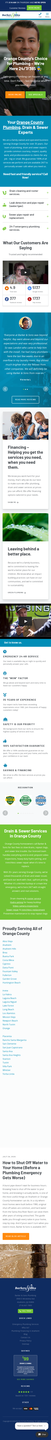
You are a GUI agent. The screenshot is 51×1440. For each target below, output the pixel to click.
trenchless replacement (33, 909)
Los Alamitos (9, 1013)
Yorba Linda (8, 1073)
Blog (25, 1334)
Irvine (5, 990)
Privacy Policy (25, 1340)
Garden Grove (10, 978)
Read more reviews (25, 400)
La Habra (7, 994)
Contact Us (25, 1337)
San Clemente (9, 1043)
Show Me (12, 502)
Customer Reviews (17, 8)
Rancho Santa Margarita (14, 1040)
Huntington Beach (12, 982)
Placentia (7, 1036)
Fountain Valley (10, 971)
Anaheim (7, 945)
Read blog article (16, 1236)
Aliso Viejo (8, 941)
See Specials (35, 95)
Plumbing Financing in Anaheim (25, 1331)
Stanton (6, 1058)
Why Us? (25, 1327)
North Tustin (9, 1024)
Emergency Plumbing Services (25, 1324)
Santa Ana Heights (12, 1055)
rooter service (34, 898)
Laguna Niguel (10, 1001)
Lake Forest (8, 1005)
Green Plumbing (16, 592)
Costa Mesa (8, 960)
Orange (6, 1028)
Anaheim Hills (9, 948)
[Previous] (5, 389)
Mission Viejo (9, 1017)
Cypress (6, 963)
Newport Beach (10, 1020)
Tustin (6, 1062)
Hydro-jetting (16, 902)
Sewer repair (12, 909)
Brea (5, 952)
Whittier (7, 1070)
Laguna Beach (9, 998)
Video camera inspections (25, 906)
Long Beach (8, 1009)
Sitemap (25, 1344)
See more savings (25, 1379)
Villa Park (7, 1066)
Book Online (34, 8)
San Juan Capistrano (12, 1047)
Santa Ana (8, 1051)
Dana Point (8, 967)
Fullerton (7, 975)
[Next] (45, 389)
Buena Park (8, 956)
